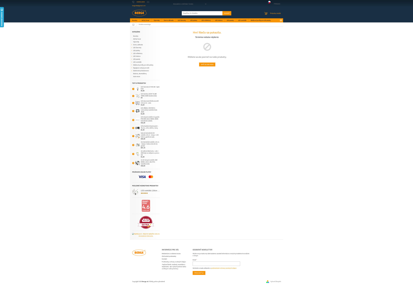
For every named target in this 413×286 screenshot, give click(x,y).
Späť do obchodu (207, 64)
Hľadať (227, 13)
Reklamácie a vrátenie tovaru (183, 4)
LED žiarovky (137, 48)
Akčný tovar (137, 39)
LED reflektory (137, 53)
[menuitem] (134, 20)
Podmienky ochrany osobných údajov (174, 262)
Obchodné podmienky (169, 256)
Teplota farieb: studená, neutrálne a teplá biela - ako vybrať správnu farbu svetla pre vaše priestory (174, 266)
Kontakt (164, 259)
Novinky (135, 36)
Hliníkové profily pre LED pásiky (143, 65)
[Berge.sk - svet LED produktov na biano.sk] (146, 206)
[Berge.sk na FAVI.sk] (146, 222)
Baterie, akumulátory (140, 74)
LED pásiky (136, 51)
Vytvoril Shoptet (275, 281)
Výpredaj (136, 42)
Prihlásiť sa (199, 273)
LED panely (136, 59)
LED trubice (136, 56)
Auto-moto (136, 76)
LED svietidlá (137, 62)
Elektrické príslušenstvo (141, 71)
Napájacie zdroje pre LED (141, 68)
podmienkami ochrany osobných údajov (224, 268)
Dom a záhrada (138, 45)
